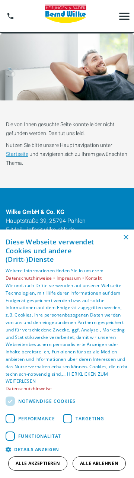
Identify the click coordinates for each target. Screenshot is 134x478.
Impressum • (71, 278)
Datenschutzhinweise (29, 388)
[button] (124, 16)
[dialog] (67, 354)
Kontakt (93, 278)
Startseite (17, 154)
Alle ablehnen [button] (99, 463)
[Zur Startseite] (67, 16)
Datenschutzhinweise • (31, 278)
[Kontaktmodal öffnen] (10, 16)
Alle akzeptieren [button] (38, 463)
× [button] (125, 237)
